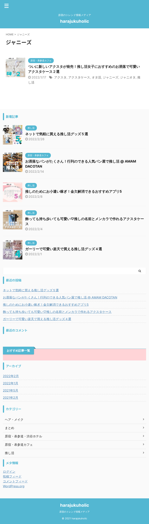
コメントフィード (15, 481)
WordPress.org (13, 486)
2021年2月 (10, 398)
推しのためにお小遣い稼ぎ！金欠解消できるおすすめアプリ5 (73, 191)
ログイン (9, 472)
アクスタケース (79, 77)
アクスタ (60, 77)
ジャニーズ (110, 77)
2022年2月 (11, 376)
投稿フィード (12, 476)
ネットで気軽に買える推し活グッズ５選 (56, 134)
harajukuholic (74, 21)
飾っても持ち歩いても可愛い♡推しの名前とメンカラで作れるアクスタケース (57, 312)
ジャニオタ (128, 77)
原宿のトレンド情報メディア (74, 511)
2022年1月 (10, 383)
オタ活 (96, 77)
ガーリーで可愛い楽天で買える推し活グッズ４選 (63, 249)
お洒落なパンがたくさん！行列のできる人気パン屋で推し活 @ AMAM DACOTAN (60, 297)
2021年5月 (10, 390)
